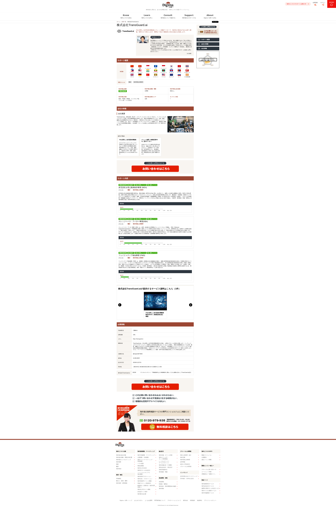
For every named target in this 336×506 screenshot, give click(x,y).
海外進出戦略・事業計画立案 (124, 457)
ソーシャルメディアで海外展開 (144, 473)
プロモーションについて (174, 500)
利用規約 (192, 500)
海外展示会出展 (142, 494)
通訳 (117, 464)
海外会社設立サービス (208, 486)
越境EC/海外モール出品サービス (211, 488)
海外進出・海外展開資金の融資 (167, 486)
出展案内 (204, 457)
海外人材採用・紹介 (185, 455)
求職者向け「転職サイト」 (209, 474)
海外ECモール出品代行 (144, 470)
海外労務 (182, 457)
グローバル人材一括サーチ (209, 469)
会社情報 (204, 48)
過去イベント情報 (206, 459)
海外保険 (161, 488)
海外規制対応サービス (208, 483)
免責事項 (199, 500)
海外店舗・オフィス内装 (165, 455)
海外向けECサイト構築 (144, 489)
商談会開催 (141, 465)
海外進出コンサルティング (123, 459)
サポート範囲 (205, 39)
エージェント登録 (206, 471)
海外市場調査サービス (208, 493)
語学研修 (182, 462)
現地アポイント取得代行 (144, 483)
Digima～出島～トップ (126, 500)
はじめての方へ (138, 500)
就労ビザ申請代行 (185, 464)
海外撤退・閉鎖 (163, 472)
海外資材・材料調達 (121, 483)
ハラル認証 (141, 463)
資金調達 (161, 481)
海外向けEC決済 (142, 468)
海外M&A (118, 468)
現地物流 (118, 478)
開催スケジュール (206, 455)
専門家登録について (159, 500)
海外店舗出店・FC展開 (165, 465)
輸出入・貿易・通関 (121, 480)
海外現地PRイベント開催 (144, 481)
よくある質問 (148, 500)
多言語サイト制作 (142, 491)
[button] (119, 304)
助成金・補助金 (163, 484)
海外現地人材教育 (138, 82)
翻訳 (130, 82)
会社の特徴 (204, 44)
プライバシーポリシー (210, 500)
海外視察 (118, 462)
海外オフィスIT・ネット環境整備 (164, 458)
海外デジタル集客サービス (209, 490)
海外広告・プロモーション (145, 478)
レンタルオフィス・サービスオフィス (164, 461)
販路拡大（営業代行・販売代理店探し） (146, 486)
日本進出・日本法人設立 (187, 478)
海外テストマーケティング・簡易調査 (145, 460)
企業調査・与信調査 (143, 457)
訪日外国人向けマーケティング (188, 476)
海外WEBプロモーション (144, 476)
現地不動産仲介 (163, 469)
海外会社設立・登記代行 (165, 467)
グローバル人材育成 (185, 466)
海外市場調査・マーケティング (146, 455)
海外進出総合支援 (121, 455)
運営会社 (185, 500)
